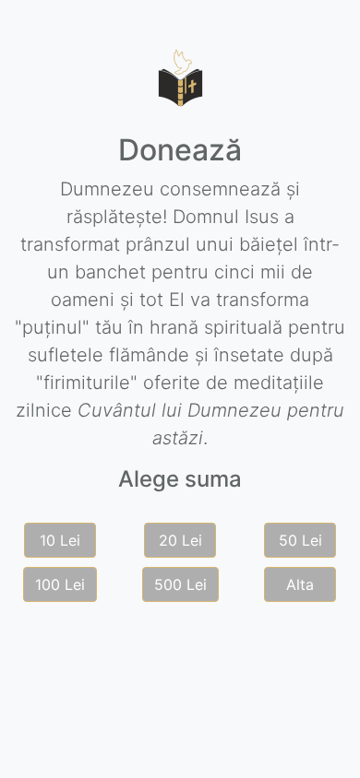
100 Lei (60, 584)
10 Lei (60, 540)
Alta (300, 584)
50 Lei (300, 540)
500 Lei (180, 584)
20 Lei (180, 540)
